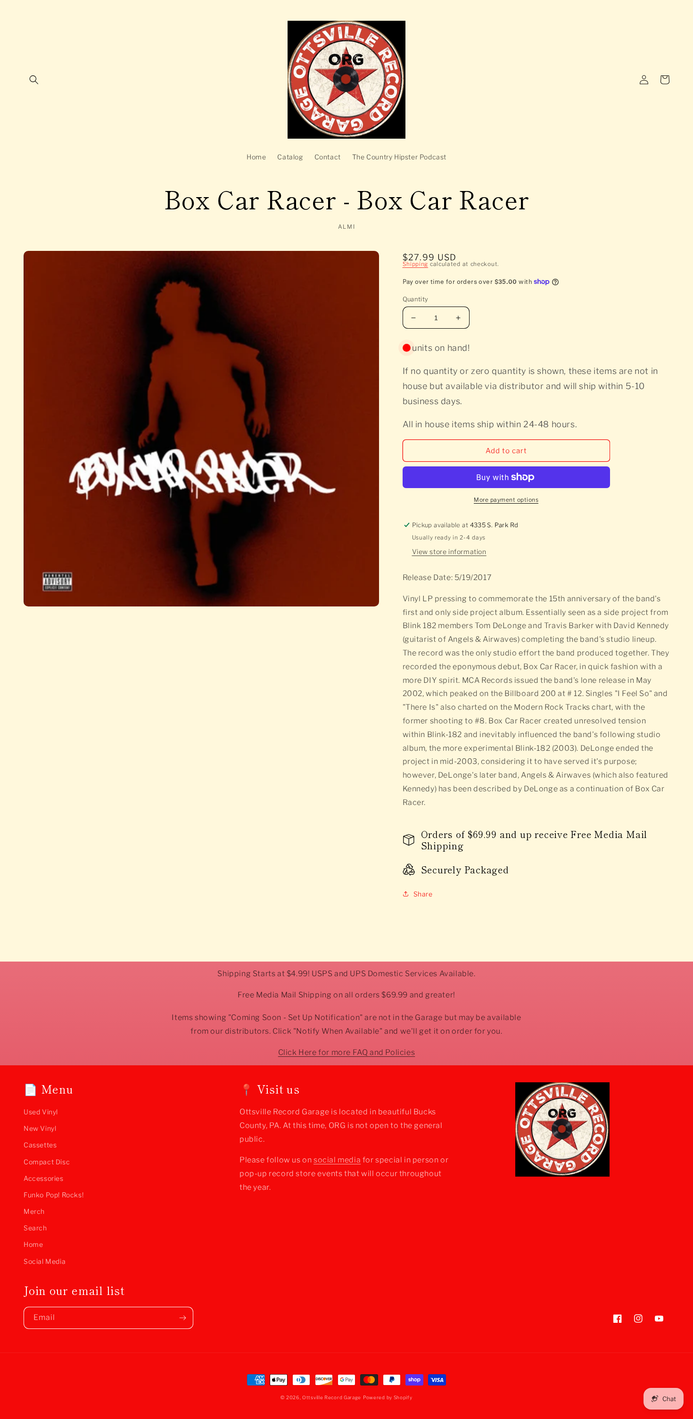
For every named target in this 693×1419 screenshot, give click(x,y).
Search (35, 1228)
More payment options (506, 499)
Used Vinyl (41, 1112)
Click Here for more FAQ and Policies (346, 1052)
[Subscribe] (182, 1318)
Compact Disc (47, 1162)
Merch (34, 1211)
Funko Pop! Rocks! (53, 1195)
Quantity (416, 299)
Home (33, 1244)
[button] (34, 79)
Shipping (416, 263)
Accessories (44, 1178)
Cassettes (40, 1145)
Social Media (45, 1261)
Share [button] (423, 894)
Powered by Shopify (387, 1397)
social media (337, 1159)
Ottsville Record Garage (331, 1397)
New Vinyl (40, 1128)
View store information (449, 552)
